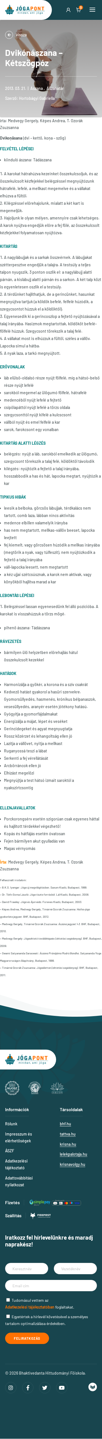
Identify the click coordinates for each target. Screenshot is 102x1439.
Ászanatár (55, 88)
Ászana (36, 88)
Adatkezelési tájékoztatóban (29, 1307)
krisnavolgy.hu (72, 1164)
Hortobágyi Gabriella (37, 98)
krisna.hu (68, 1144)
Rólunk (11, 1123)
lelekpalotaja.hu (73, 1154)
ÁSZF (9, 1150)
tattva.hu (68, 1134)
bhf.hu (65, 1123)
